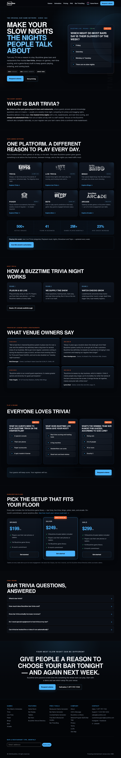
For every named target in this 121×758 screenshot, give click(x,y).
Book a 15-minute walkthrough (21, 308)
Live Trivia (10, 715)
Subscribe (46, 745)
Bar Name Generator (56, 712)
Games (50, 3)
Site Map (73, 732)
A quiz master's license (21, 453)
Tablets (30, 715)
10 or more (89, 448)
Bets (8, 723)
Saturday (78, 52)
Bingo (9, 721)
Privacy (73, 723)
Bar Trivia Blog (79, 3)
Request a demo (107, 3)
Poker (9, 718)
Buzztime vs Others (77, 715)
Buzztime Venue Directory (36, 721)
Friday (77, 45)
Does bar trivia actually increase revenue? (24, 614)
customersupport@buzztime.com (103, 718)
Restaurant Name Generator (59, 709)
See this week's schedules (21, 245)
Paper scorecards (19, 448)
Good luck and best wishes (58, 454)
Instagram (95, 721)
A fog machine (54, 443)
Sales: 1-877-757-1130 (99, 709)
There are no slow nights (84, 64)
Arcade (9, 726)
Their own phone (19, 442)
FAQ (71, 3)
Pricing (65, 3)
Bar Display (32, 712)
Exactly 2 (88, 453)
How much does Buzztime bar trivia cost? (24, 606)
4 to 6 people (90, 442)
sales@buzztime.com (99, 715)
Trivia (8, 712)
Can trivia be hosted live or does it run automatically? (28, 629)
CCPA (72, 729)
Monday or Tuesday (82, 58)
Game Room (94, 3)
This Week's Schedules (14, 709)
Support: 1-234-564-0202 (100, 712)
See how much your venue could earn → (54, 513)
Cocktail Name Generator (58, 715)
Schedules (57, 3)
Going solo (89, 436)
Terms (73, 726)
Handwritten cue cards (57, 448)
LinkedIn (97, 723)
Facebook (103, 721)
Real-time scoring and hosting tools (60, 436)
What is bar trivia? (15, 598)
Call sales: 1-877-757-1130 (69, 687)
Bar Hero (31, 718)
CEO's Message (76, 712)
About (73, 709)
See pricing (31, 79)
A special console (19, 436)
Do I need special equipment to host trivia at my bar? (28, 622)
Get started (24, 554)
